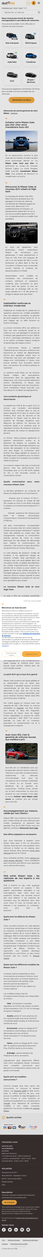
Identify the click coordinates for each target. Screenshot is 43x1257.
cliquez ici (5, 646)
